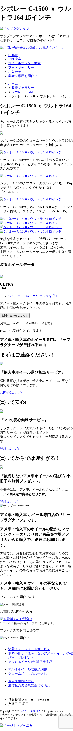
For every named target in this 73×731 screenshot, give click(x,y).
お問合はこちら (11, 392)
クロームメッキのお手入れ (27, 673)
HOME (13, 55)
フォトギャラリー (21, 67)
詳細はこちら (9, 448)
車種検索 (14, 59)
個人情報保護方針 (21, 681)
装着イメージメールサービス (29, 649)
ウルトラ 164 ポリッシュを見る (33, 296)
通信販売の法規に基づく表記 (29, 685)
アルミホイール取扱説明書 (27, 669)
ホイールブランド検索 (24, 63)
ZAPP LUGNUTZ (30, 711)
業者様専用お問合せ (22, 76)
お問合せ (14, 71)
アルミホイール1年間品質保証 (30, 661)
